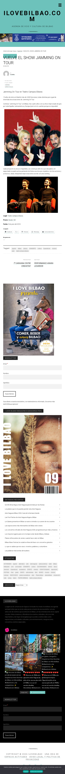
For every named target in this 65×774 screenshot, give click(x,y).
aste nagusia (33, 564)
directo (50, 566)
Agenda (7, 84)
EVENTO (29, 569)
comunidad (18, 566)
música (54, 248)
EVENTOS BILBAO (44, 569)
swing (9, 578)
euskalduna (22, 569)
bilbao (19, 248)
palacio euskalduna (25, 575)
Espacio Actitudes (16, 757)
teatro (14, 578)
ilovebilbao (12, 74)
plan (13, 251)
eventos (36, 569)
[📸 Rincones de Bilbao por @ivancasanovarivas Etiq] (14, 680)
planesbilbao (48, 575)
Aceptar (26, 771)
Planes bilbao (39, 575)
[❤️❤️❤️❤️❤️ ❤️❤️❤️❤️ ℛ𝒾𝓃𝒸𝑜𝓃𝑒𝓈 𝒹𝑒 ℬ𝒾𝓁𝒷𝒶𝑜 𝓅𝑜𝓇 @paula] (32, 680)
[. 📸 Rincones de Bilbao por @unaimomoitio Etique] (32, 662)
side (5, 578)
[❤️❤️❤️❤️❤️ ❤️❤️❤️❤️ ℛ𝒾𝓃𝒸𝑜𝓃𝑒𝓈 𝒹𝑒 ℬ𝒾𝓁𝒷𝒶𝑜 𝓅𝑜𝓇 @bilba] (51, 680)
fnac (12, 572)
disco (55, 566)
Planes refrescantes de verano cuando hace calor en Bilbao (24, 538)
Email (5, 364)
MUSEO (41, 572)
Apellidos (6, 383)
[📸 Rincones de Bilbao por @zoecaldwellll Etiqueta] (14, 662)
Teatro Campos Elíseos (15, 216)
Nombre (6, 373)
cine (12, 566)
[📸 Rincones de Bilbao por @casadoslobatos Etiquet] (51, 643)
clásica (25, 248)
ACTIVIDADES (7, 564)
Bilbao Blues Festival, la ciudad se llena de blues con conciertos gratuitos (28, 542)
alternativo (21, 564)
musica (47, 572)
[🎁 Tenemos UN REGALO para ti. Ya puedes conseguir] (14, 643)
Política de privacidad (36, 771)
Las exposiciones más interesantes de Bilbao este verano (24, 526)
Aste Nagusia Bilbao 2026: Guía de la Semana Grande (22, 513)
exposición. (54, 569)
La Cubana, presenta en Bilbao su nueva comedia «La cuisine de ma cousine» (30, 521)
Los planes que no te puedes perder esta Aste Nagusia (23, 509)
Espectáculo (9, 86)
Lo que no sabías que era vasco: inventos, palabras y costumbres (26, 546)
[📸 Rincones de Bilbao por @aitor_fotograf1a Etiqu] (51, 662)
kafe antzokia (29, 572)
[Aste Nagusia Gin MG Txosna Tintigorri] (32, 41)
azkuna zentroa (43, 564)
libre (36, 572)
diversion (6, 569)
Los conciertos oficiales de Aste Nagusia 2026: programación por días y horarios (31, 530)
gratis (16, 572)
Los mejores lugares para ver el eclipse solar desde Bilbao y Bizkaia (27, 534)
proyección (57, 575)
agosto (14, 248)
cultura (39, 248)
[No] (63, 769)
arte (27, 564)
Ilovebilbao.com (32, 16)
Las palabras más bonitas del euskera (17, 551)
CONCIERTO (32, 248)
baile (50, 564)
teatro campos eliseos (22, 251)
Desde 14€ (12, 220)
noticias (6, 575)
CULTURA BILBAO (41, 566)
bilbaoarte (6, 566)
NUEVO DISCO (14, 575)
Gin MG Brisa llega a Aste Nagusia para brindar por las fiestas (25, 505)
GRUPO (22, 572)
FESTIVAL (6, 572)
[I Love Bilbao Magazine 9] (32, 493)
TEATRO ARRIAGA (23, 578)
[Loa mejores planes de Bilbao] (28, 355)
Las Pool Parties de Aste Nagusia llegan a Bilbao (20, 517)
